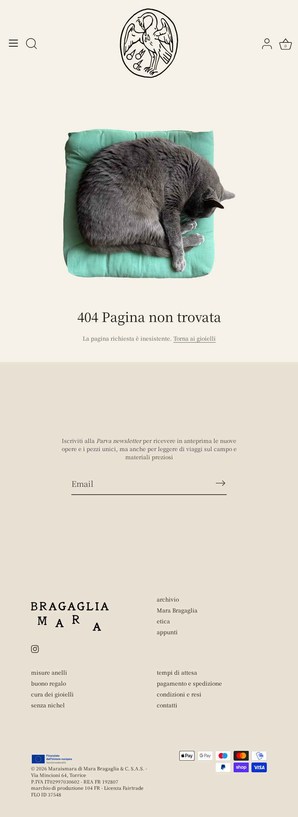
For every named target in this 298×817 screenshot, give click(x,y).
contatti (167, 705)
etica (163, 621)
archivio (168, 599)
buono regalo (48, 683)
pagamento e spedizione (189, 683)
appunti (167, 632)
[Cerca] (31, 44)
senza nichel (48, 705)
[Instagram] (35, 648)
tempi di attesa (177, 672)
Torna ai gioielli (194, 338)
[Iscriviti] (220, 483)
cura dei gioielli (52, 694)
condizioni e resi (179, 694)
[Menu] (13, 43)
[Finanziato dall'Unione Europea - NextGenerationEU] (52, 759)
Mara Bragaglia (177, 610)
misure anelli (49, 672)
